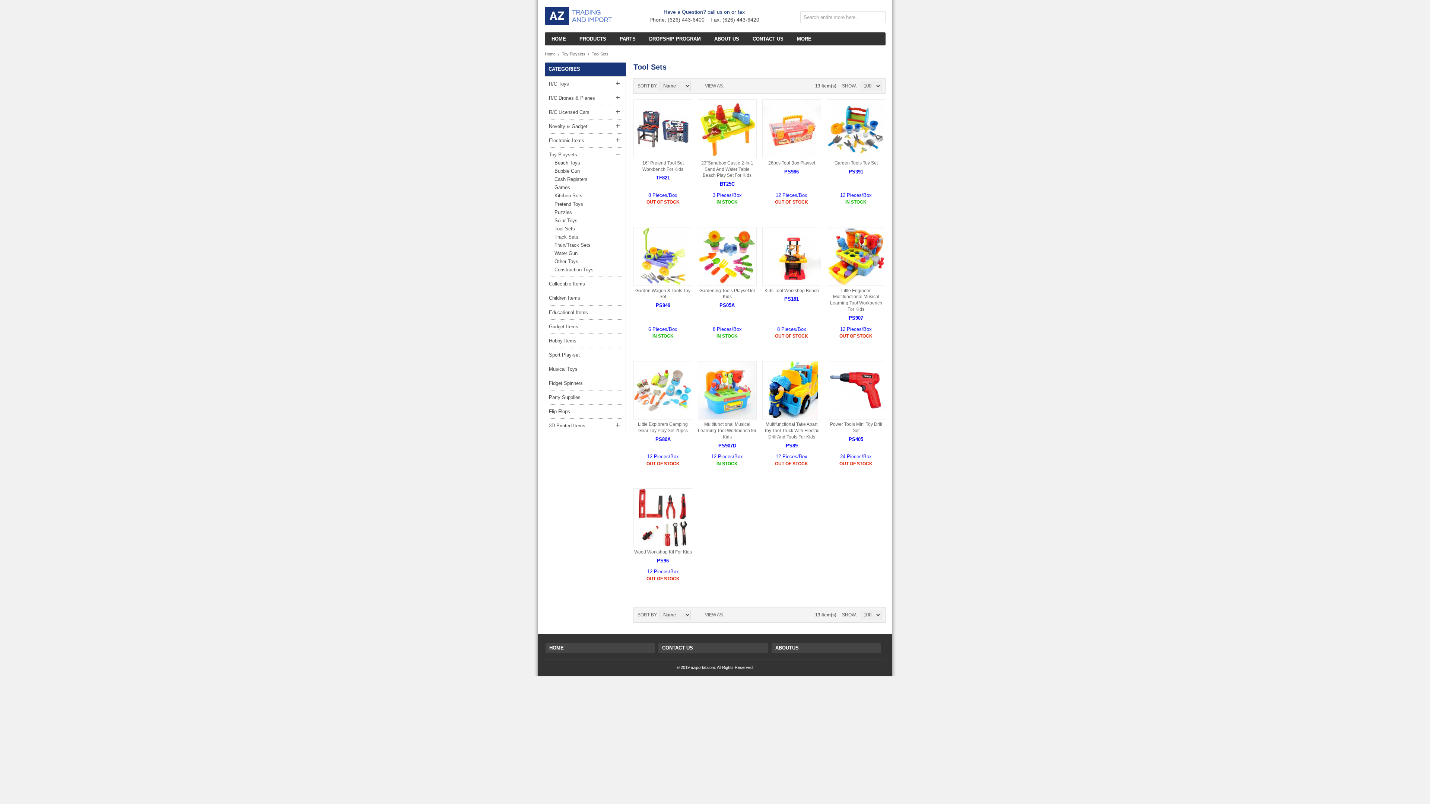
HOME (556, 648)
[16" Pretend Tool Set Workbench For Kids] (662, 128)
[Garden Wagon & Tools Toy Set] (662, 256)
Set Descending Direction (697, 86)
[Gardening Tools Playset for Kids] (727, 256)
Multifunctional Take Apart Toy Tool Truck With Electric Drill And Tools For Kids (791, 431)
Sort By (647, 86)
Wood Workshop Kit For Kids (663, 552)
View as (714, 86)
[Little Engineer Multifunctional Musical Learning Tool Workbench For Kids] (856, 256)
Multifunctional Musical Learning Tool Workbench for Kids (727, 431)
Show (849, 86)
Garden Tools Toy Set (856, 163)
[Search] (878, 18)
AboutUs (787, 648)
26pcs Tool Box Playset (791, 163)
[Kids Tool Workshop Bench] (791, 256)
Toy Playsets (573, 54)
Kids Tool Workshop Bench (792, 290)
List (744, 86)
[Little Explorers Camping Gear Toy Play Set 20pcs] (662, 390)
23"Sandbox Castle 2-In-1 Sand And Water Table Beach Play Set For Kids (727, 169)
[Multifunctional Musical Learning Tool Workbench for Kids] (727, 390)
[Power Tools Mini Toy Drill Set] (856, 390)
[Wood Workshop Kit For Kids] (662, 517)
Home (550, 54)
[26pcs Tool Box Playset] (791, 128)
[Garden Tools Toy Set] (856, 128)
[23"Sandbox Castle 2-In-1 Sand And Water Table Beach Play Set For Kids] (727, 128)
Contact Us (677, 648)
